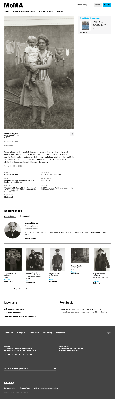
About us (8, 332)
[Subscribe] (55, 368)
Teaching (47, 332)
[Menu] (67, 12)
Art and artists (46, 11)
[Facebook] (9, 355)
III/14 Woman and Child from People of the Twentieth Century (57, 188)
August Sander (11, 133)
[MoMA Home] (13, 5)
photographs (9, 154)
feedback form (103, 312)
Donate (98, 5)
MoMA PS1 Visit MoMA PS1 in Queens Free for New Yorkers (71, 348)
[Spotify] (23, 355)
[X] (13, 355)
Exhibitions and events (24, 11)
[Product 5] (86, 32)
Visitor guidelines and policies (46, 388)
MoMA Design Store (92, 18)
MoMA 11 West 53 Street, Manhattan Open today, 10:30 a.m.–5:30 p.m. (20, 348)
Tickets (107, 5)
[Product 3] (83, 32)
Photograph (25, 216)
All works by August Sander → (15, 289)
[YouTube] (30, 355)
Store (60, 11)
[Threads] (16, 355)
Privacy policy (9, 388)
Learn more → (30, 238)
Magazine (60, 332)
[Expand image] (39, 72)
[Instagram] (5, 355)
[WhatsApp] (27, 355)
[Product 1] (80, 32)
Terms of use (25, 388)
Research (34, 332)
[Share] (72, 134)
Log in (108, 333)
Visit (6, 11)
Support (21, 332)
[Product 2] (81, 32)
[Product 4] (84, 32)
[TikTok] (20, 355)
